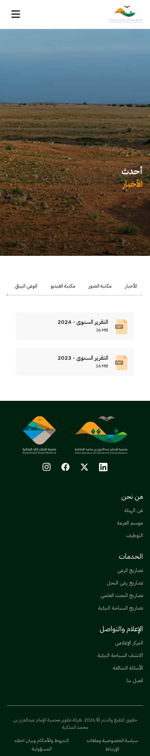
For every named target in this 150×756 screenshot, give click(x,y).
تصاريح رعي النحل (125, 583)
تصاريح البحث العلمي (121, 595)
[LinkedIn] (103, 467)
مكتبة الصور (100, 286)
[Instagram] (47, 467)
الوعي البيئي (26, 286)
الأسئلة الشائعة (128, 668)
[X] (84, 467)
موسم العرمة (130, 523)
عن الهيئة (133, 510)
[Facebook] (65, 467)
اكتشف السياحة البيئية (120, 655)
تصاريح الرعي (130, 570)
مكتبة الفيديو (63, 286)
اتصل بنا (135, 680)
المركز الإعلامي (129, 643)
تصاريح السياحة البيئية (120, 608)
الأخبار (131, 286)
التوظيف (134, 535)
